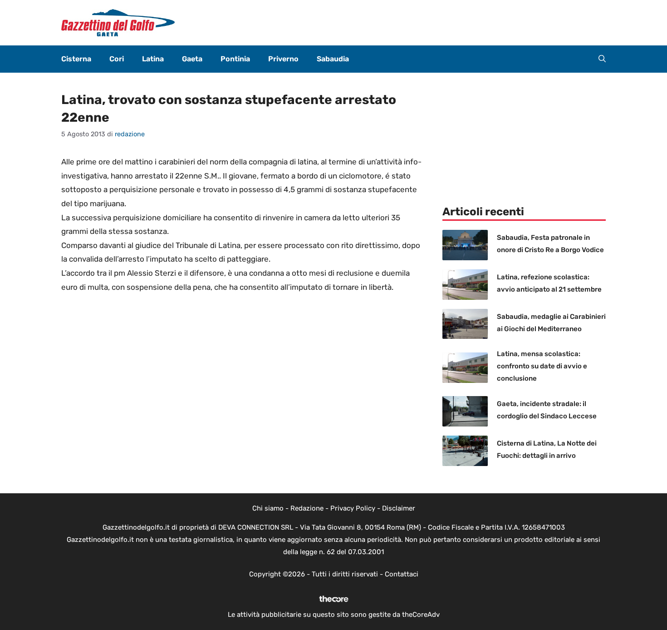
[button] (602, 59)
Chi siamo (268, 508)
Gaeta (192, 59)
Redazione (307, 508)
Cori (116, 59)
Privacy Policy (352, 508)
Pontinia (235, 59)
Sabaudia (333, 59)
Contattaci (401, 574)
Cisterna (76, 59)
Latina (153, 59)
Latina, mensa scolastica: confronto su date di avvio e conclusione (542, 366)
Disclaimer (398, 508)
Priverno (283, 59)
